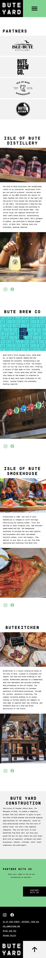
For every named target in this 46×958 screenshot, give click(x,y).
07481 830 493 (9, 931)
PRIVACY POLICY (9, 936)
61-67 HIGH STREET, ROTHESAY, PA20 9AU (21, 922)
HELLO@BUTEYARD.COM (11, 926)
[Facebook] (12, 915)
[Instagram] (4, 915)
